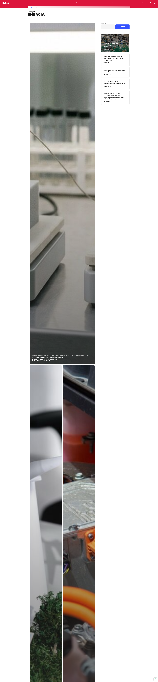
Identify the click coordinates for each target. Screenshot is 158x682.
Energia (56, 355)
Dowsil (87, 355)
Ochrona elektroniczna (77, 355)
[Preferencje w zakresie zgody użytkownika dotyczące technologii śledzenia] (155, 679)
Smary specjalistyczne (39, 355)
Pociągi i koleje (64, 355)
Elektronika (50, 355)
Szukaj (103, 23)
